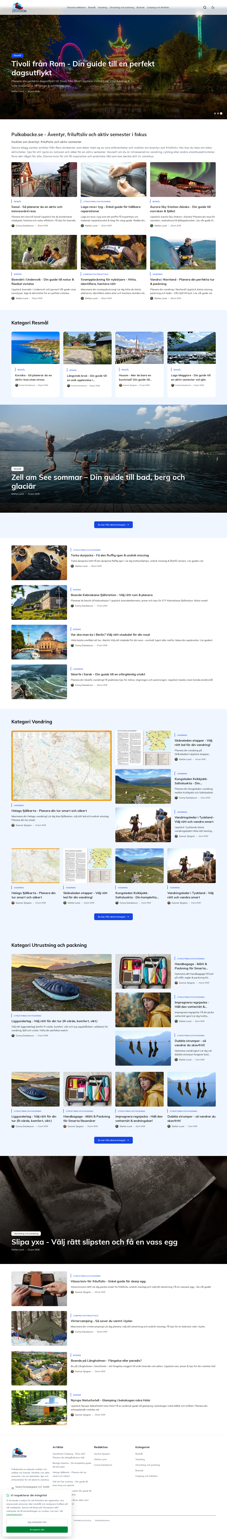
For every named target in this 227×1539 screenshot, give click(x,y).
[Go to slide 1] (215, 113)
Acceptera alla (37, 1529)
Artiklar (58, 1447)
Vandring (102, 7)
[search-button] (204, 7)
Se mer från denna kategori (111, 524)
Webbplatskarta (102, 1520)
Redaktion (101, 1447)
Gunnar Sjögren (102, 1453)
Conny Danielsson (103, 1465)
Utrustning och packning (122, 7)
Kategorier (142, 1447)
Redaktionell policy (82, 1520)
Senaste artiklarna (76, 7)
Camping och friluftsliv (158, 7)
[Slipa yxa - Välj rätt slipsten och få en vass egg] (113, 1210)
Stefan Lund (17, 91)
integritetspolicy (14, 1514)
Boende (141, 7)
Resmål (91, 7)
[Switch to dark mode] (213, 7)
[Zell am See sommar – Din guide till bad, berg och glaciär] (113, 459)
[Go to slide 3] (221, 113)
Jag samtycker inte (37, 1522)
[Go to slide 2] (218, 113)
